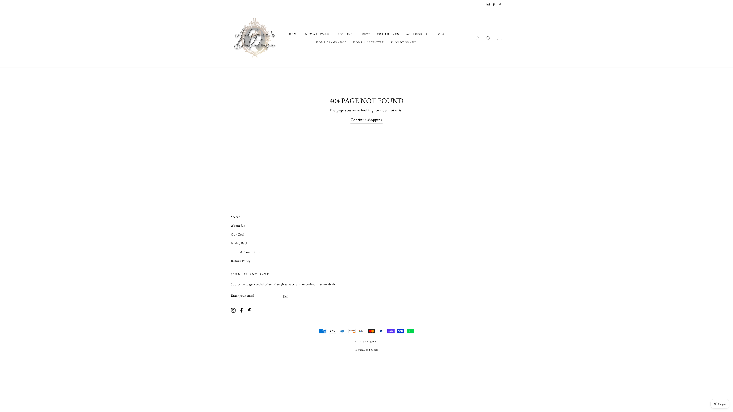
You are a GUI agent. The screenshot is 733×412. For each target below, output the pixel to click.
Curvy (365, 34)
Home (294, 34)
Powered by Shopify (366, 349)
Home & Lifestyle (368, 42)
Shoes (439, 34)
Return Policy (240, 261)
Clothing (344, 34)
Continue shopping (366, 119)
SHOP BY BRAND (404, 42)
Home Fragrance (331, 42)
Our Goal (237, 234)
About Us (238, 225)
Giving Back (239, 243)
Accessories (416, 34)
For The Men (388, 34)
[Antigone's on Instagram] (233, 310)
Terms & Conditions (245, 252)
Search (236, 217)
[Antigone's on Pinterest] (249, 310)
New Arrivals (317, 34)
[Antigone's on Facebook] (241, 310)
